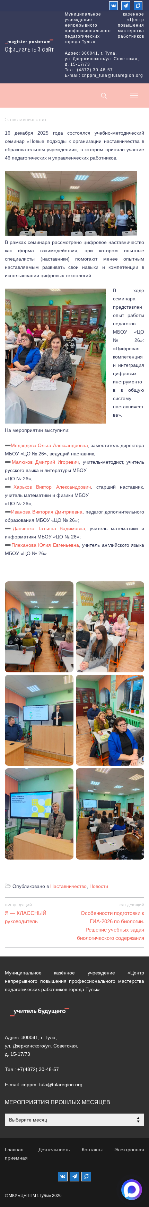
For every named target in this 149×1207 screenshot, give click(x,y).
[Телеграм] (125, 5)
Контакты (92, 1149)
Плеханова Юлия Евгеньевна (45, 545)
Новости (98, 886)
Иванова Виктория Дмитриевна (47, 512)
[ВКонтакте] (113, 5)
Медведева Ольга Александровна (49, 445)
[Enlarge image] (127, 181)
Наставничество (27, 120)
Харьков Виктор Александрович (52, 487)
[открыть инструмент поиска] (104, 96)
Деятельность (54, 1149)
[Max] (138, 5)
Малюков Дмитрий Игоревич (45, 462)
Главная (14, 1149)
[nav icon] (134, 95)
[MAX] (86, 1176)
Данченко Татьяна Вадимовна (49, 528)
